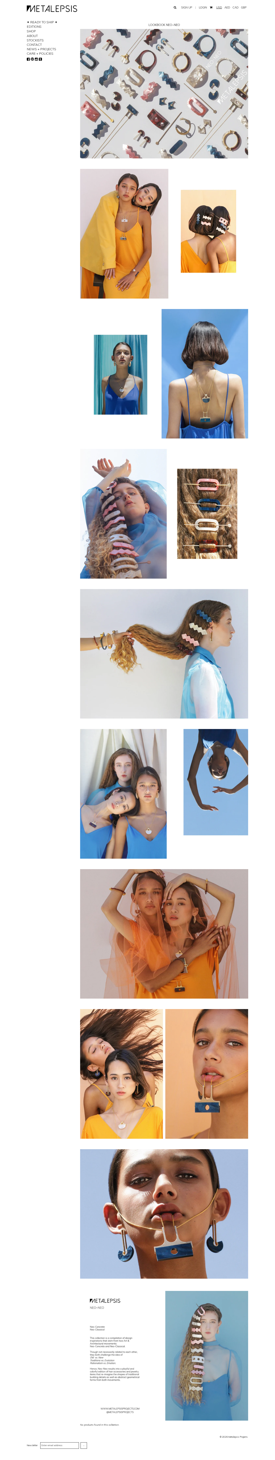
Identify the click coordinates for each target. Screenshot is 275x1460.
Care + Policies (40, 53)
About (32, 36)
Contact (34, 45)
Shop (31, 31)
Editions (34, 27)
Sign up (186, 7)
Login (203, 7)
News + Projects (41, 49)
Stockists (35, 40)
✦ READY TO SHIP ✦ (42, 22)
